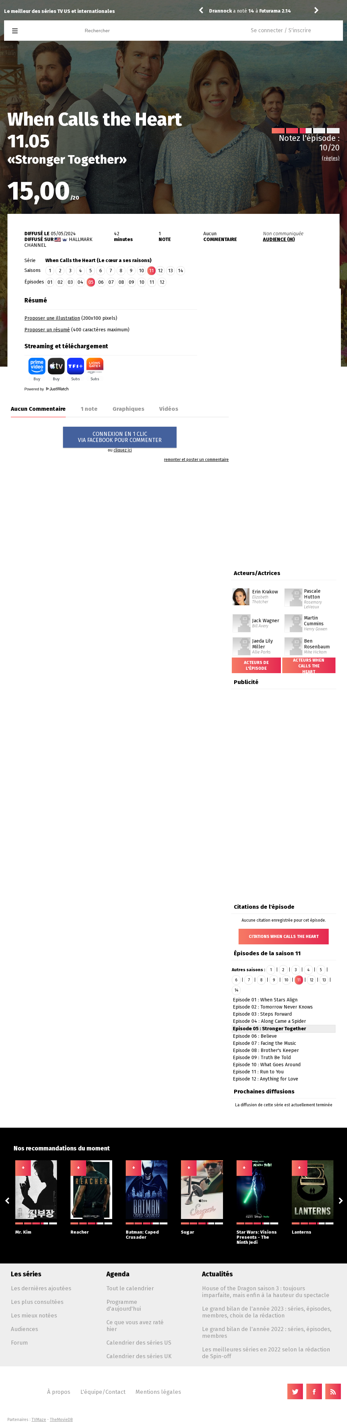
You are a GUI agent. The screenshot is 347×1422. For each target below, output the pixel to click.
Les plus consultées (37, 1301)
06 (101, 282)
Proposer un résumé (47, 330)
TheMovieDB (61, 1419)
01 (50, 282)
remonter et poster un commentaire (196, 459)
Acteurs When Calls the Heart (308, 666)
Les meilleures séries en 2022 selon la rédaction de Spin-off (266, 1353)
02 (60, 282)
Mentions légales (158, 1391)
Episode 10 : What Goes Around (267, 1065)
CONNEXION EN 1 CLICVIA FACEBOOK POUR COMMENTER (120, 437)
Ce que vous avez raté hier (135, 1325)
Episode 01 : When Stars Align (265, 1000)
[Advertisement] (284, 336)
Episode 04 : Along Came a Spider (269, 1021)
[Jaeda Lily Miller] (241, 639)
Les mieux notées (34, 1315)
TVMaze (39, 1419)
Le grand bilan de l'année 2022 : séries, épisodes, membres (266, 1332)
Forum (19, 1342)
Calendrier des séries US (138, 1342)
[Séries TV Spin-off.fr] (42, 31)
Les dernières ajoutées (41, 1288)
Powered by (34, 389)
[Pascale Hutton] (293, 590)
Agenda (117, 1274)
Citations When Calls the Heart (284, 936)
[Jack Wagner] (241, 616)
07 (111, 282)
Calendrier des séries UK (138, 1356)
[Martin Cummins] (293, 616)
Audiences (24, 1329)
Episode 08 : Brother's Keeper (266, 1050)
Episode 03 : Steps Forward (262, 1014)
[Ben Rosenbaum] (293, 639)
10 (141, 271)
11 (151, 282)
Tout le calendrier (130, 1288)
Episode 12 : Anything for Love (265, 1079)
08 (121, 282)
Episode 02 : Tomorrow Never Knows (273, 1007)
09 (131, 282)
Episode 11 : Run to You (258, 1072)
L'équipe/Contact (102, 1391)
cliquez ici (123, 450)
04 (80, 282)
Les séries (26, 1274)
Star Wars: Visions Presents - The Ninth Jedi (257, 1237)
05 (91, 282)
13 (170, 271)
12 (160, 271)
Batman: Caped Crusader (142, 1235)
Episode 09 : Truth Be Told (262, 1057)
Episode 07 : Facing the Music (264, 1043)
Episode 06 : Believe (255, 1036)
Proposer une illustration (52, 318)
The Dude (220, 7)
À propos (58, 1391)
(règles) (331, 158)
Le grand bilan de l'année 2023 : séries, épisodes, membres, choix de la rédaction (266, 1312)
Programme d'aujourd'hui (123, 1305)
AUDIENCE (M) (279, 239)
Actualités (217, 1274)
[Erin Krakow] (240, 590)
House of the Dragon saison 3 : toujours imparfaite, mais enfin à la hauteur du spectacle (265, 1291)
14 (180, 271)
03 (70, 282)
